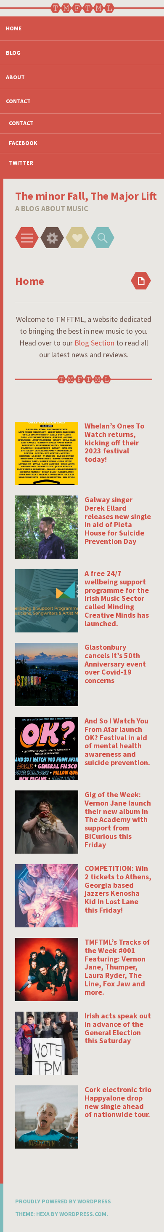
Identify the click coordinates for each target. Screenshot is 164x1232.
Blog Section (94, 343)
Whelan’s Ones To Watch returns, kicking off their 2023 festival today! (114, 442)
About (15, 77)
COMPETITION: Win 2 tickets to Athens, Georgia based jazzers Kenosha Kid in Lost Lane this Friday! (118, 889)
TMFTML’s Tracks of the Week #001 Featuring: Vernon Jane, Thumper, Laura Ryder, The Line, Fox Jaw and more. (117, 967)
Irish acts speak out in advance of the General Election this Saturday (118, 1028)
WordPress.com (82, 1214)
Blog (13, 52)
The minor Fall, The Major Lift (86, 196)
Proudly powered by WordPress (63, 1201)
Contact (18, 101)
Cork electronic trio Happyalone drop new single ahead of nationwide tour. (118, 1102)
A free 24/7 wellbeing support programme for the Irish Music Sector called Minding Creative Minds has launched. (117, 598)
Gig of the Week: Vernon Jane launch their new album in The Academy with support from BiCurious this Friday (118, 819)
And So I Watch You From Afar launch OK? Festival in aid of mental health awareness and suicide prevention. (117, 741)
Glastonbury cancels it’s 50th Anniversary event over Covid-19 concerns (115, 663)
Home (13, 28)
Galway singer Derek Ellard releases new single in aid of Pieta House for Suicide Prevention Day (118, 520)
